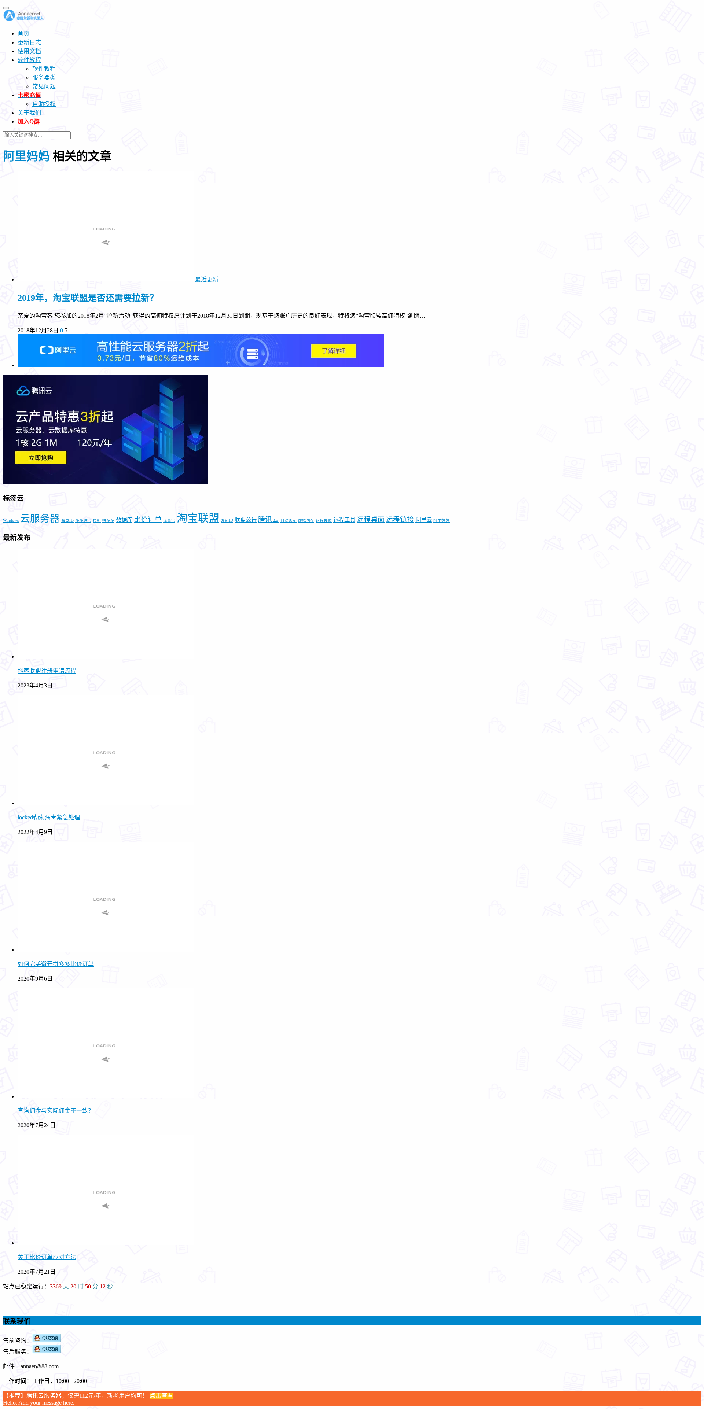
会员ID (67, 521)
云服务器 (40, 518)
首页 (23, 33)
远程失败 (324, 521)
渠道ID (227, 521)
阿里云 (423, 520)
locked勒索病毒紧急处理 (49, 817)
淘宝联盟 (198, 518)
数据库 (124, 520)
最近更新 (207, 279)
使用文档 (29, 51)
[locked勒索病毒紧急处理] (106, 803)
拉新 (97, 521)
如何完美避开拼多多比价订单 (56, 964)
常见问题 (44, 86)
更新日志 (29, 42)
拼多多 (108, 521)
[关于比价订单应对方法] (106, 1243)
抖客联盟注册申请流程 (47, 671)
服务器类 (44, 77)
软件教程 (29, 60)
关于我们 (29, 113)
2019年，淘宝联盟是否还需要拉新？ (88, 298)
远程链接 (400, 519)
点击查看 (161, 1396)
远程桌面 (371, 519)
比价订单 (148, 519)
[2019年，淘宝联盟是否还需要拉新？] (106, 279)
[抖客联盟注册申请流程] (106, 656)
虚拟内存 (306, 521)
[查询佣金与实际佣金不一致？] (106, 1096)
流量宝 (169, 521)
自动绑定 (288, 521)
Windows (11, 521)
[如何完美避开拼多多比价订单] (106, 950)
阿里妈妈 (441, 521)
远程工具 (344, 520)
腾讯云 (268, 519)
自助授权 (44, 104)
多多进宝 (83, 521)
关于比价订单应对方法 (47, 1257)
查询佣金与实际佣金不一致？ (56, 1110)
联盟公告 (246, 520)
